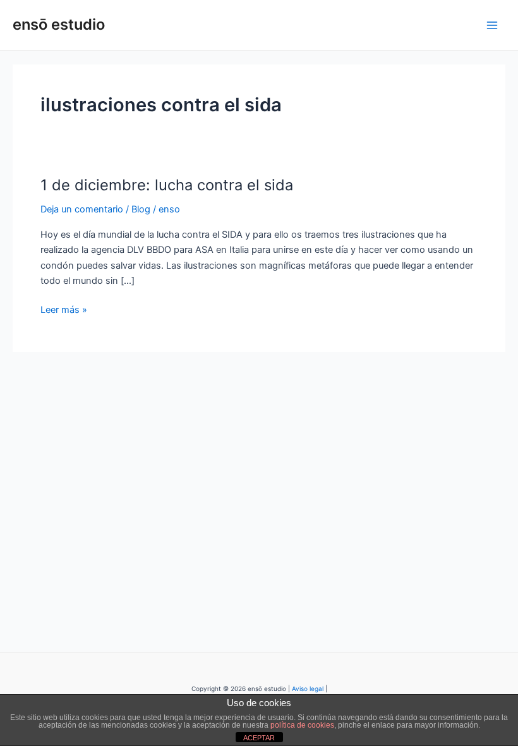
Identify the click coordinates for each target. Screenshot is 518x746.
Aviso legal (307, 688)
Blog (140, 209)
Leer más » (63, 308)
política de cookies (302, 725)
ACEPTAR (259, 738)
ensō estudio (59, 24)
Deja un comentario (81, 209)
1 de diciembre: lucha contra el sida (166, 185)
